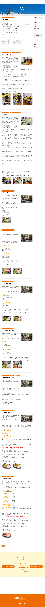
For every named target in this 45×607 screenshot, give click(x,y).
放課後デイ (36, 26)
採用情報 (35, 24)
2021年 (35, 46)
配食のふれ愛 (36, 28)
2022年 (35, 44)
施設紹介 (35, 22)
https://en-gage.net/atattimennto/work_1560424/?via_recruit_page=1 (15, 394)
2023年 (35, 42)
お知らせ (35, 30)
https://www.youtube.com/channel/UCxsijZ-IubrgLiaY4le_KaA (17, 175)
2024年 (35, 40)
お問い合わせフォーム (36, 566)
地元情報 (35, 20)
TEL (23, 568)
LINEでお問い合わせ (8, 566)
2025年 (35, 37)
